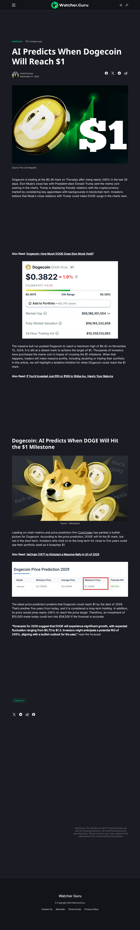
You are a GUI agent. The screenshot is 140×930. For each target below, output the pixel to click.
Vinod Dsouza (26, 73)
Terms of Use (74, 909)
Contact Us (46, 909)
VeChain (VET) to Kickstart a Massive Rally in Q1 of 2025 (62, 554)
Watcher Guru (70, 896)
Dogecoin (17, 41)
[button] (13, 5)
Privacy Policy (92, 909)
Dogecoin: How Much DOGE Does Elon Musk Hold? (60, 253)
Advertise (60, 909)
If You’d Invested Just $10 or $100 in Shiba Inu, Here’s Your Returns (69, 376)
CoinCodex (85, 532)
